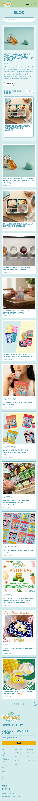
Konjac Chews (4, 772)
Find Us (16, 760)
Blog (15, 764)
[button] (31, 3)
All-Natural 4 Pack (6, 760)
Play (15, 757)
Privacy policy (6, 796)
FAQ (28, 757)
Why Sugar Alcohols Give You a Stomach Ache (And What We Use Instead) (18, 57)
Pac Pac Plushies (4, 779)
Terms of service (15, 796)
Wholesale (30, 753)
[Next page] (34, 704)
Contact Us (30, 760)
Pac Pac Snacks (11, 793)
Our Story (17, 753)
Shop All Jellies (4, 754)
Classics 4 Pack (5, 766)
